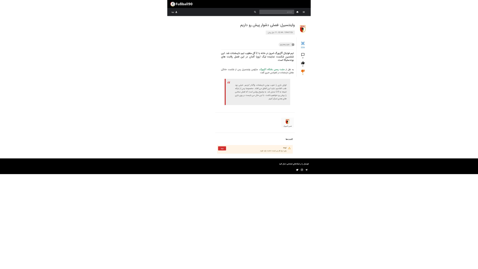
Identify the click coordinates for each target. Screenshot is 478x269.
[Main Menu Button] (304, 12)
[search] (255, 12)
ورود (172, 12)
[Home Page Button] (297, 12)
